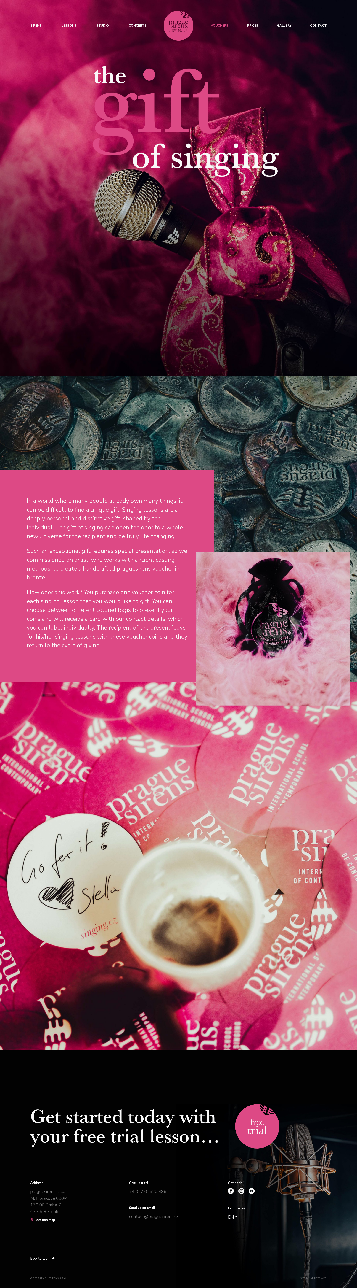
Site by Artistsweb (313, 1278)
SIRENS (35, 25)
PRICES (252, 25)
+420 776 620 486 (147, 1192)
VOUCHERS (219, 25)
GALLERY (284, 25)
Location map (44, 1220)
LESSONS (68, 25)
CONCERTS (137, 25)
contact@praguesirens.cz (153, 1216)
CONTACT (318, 25)
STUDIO (102, 25)
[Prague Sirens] (178, 26)
